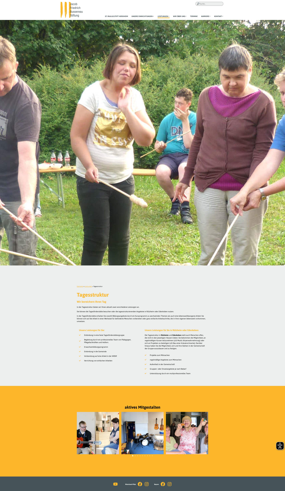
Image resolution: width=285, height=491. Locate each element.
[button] (79, 433)
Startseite (80, 286)
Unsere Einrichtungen (142, 16)
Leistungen (163, 16)
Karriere (205, 16)
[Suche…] (198, 4)
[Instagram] (146, 484)
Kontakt (218, 16)
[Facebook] (140, 484)
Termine (194, 16)
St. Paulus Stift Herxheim (116, 16)
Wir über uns (179, 16)
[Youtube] (115, 484)
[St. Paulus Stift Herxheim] (71, 10)
